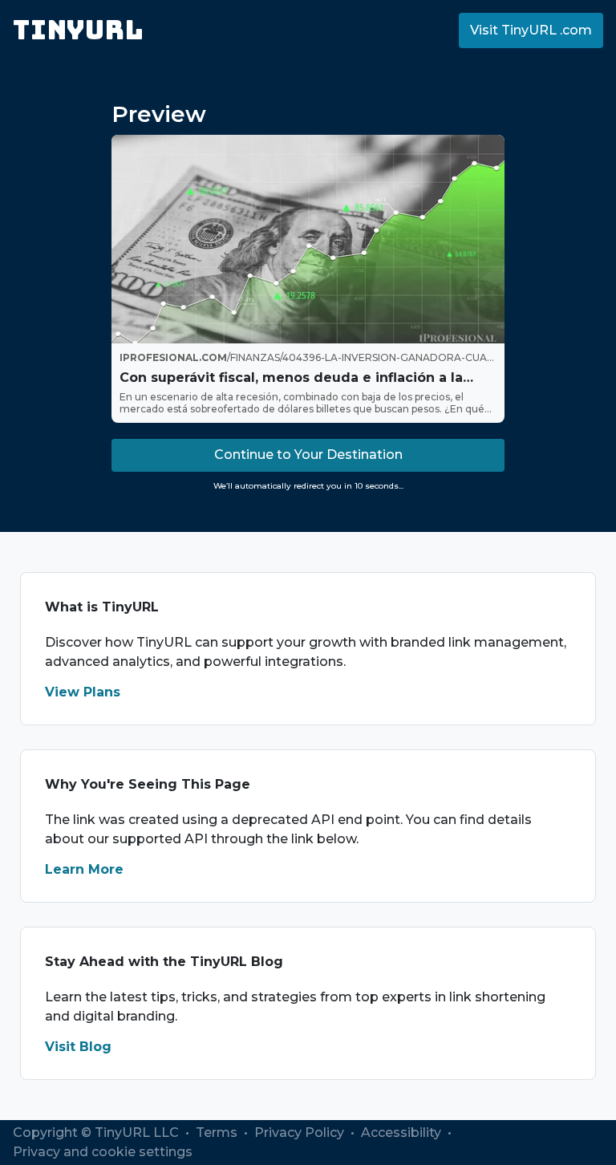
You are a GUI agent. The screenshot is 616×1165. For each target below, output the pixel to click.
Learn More (84, 869)
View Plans (82, 692)
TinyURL (78, 30)
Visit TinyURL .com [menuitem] (531, 30)
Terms (218, 1132)
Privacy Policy (300, 1132)
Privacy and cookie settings (102, 1151)
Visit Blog (78, 1046)
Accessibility (402, 1132)
